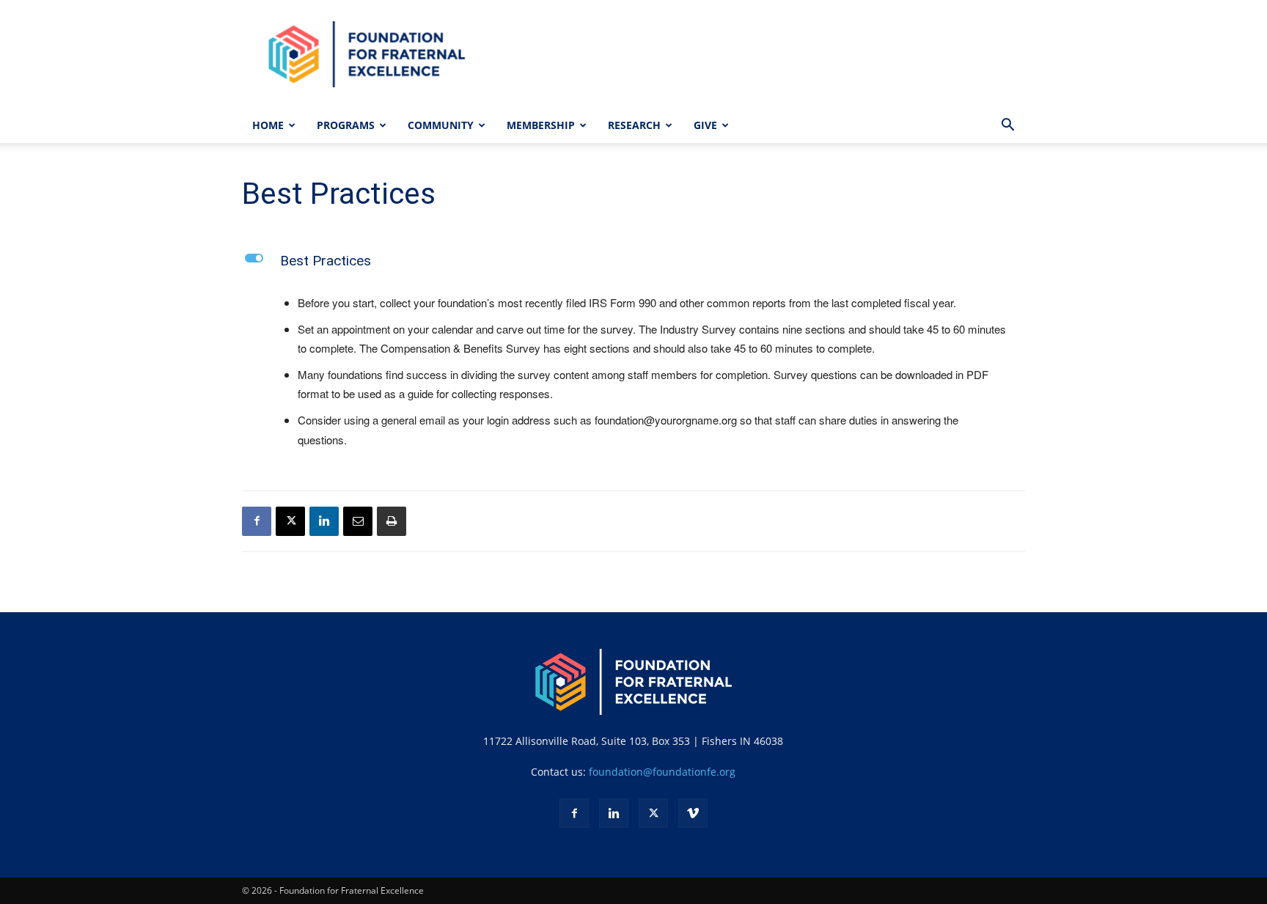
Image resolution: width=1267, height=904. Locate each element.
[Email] (357, 521)
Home (268, 125)
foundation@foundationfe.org (662, 772)
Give (705, 125)
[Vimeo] (693, 813)
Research (634, 125)
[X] (290, 521)
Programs (346, 125)
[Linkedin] (324, 521)
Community (441, 125)
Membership (541, 125)
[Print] (391, 521)
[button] (1007, 126)
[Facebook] (256, 521)
